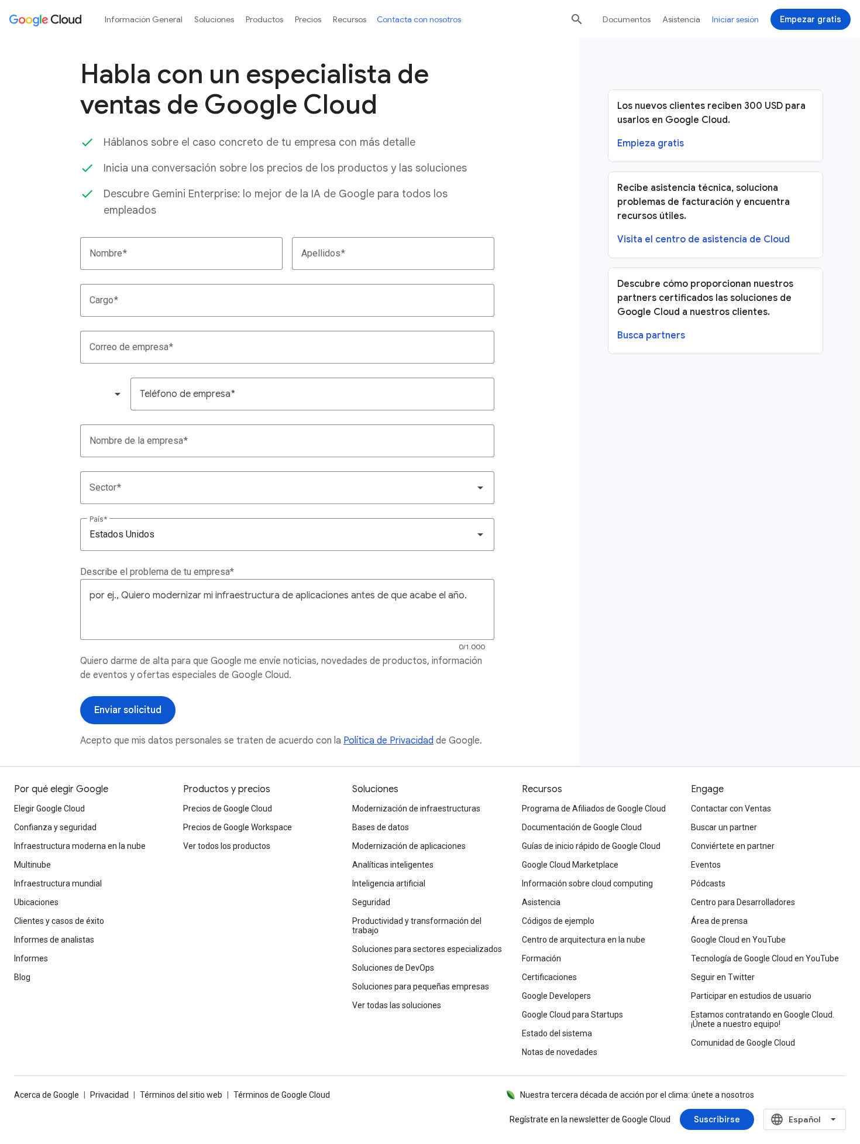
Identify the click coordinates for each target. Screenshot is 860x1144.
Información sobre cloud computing (587, 883)
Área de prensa (719, 921)
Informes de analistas (54, 939)
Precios (308, 19)
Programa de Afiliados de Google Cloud (594, 808)
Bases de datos (380, 827)
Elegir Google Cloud (49, 808)
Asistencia (681, 19)
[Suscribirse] (717, 1119)
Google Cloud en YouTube (738, 939)
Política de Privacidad (388, 740)
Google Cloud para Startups (572, 1014)
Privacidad (109, 1095)
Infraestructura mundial (58, 883)
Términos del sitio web (181, 1095)
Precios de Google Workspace (237, 827)
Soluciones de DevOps (393, 967)
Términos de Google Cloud (281, 1095)
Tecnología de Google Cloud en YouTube (765, 958)
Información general (144, 19)
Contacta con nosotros (419, 19)
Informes (31, 958)
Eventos (706, 864)
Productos (264, 19)
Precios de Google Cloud (227, 808)
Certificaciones (549, 977)
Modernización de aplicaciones (409, 846)
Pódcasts (708, 883)
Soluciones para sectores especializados (427, 949)
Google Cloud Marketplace (570, 864)
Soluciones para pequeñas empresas (420, 986)
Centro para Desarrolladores (743, 902)
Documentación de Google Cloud (582, 827)
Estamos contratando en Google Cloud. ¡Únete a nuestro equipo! (762, 1019)
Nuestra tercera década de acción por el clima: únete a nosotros (637, 1095)
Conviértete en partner (733, 846)
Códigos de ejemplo (558, 921)
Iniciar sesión (735, 19)
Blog (22, 977)
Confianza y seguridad (55, 827)
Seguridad (371, 902)
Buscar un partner (724, 827)
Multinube (32, 864)
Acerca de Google (46, 1095)
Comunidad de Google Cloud (743, 1042)
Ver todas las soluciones (396, 1005)
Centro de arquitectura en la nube (583, 939)
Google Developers (556, 996)
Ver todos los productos (226, 846)
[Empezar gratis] (810, 19)
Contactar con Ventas (731, 808)
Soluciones (214, 19)
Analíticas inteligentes (393, 864)
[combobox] (104, 394)
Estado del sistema (557, 1033)
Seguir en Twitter (723, 977)
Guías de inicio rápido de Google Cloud (591, 846)
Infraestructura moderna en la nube (80, 846)
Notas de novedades (559, 1052)
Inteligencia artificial (388, 883)
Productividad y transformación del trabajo (416, 925)
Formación (541, 958)
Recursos (349, 19)
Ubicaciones (36, 902)
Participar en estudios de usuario (751, 996)
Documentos (627, 19)
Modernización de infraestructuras (416, 808)
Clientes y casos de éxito (59, 921)
